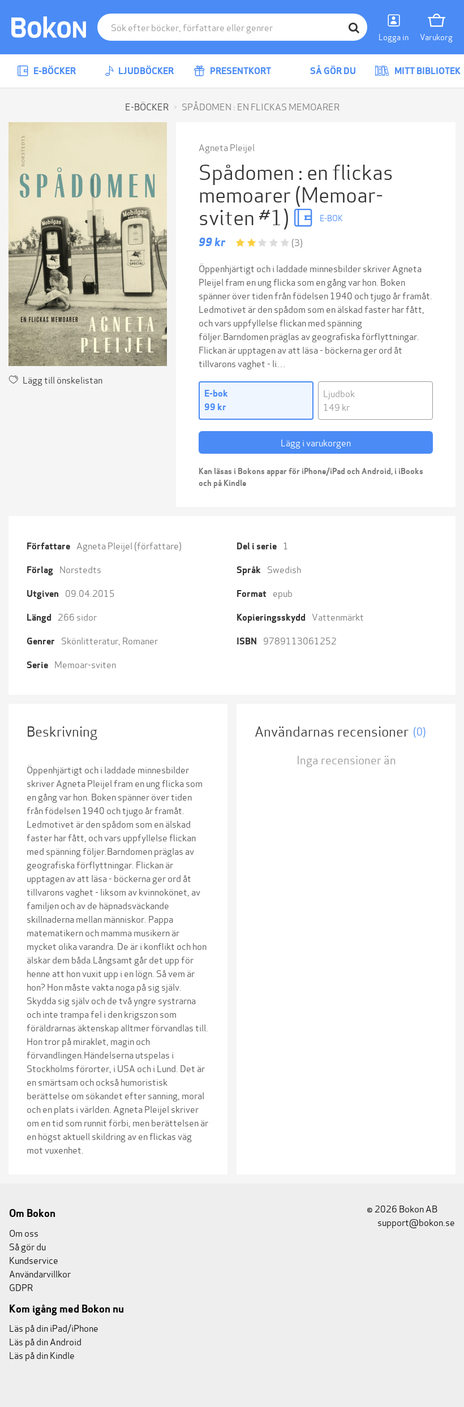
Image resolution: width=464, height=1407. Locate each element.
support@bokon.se (415, 1221)
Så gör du (332, 71)
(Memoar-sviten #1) (291, 204)
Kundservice (33, 1259)
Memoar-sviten (85, 663)
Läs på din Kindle (42, 1354)
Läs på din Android (45, 1341)
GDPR (21, 1286)
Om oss (23, 1232)
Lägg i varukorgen (316, 442)
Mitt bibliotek (427, 71)
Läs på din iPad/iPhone (53, 1327)
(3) (297, 241)
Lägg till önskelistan (62, 379)
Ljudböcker (145, 71)
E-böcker (54, 71)
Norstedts (80, 568)
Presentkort (239, 71)
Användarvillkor (40, 1273)
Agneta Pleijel (227, 146)
